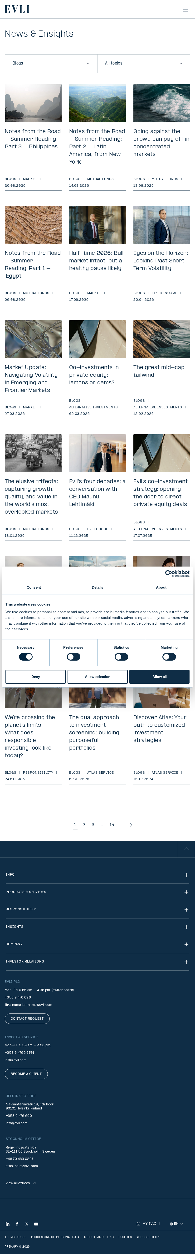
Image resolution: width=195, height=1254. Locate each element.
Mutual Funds (100, 179)
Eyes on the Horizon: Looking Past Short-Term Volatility (160, 261)
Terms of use (15, 1237)
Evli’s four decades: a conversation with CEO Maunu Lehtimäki (97, 493)
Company (14, 944)
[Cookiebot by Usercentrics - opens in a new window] (169, 573)
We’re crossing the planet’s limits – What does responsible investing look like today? (30, 737)
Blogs (10, 179)
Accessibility (148, 1237)
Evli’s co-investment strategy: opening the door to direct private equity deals (160, 493)
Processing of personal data (55, 1237)
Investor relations (25, 961)
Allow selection (97, 677)
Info (10, 875)
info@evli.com (16, 1060)
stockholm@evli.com (22, 1166)
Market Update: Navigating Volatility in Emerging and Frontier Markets (31, 379)
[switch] (73, 657)
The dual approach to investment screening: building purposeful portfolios (94, 733)
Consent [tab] (34, 587)
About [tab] (161, 587)
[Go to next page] (128, 825)
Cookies (125, 1237)
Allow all (159, 677)
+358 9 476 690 (18, 997)
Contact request (27, 1019)
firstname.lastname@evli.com (28, 1005)
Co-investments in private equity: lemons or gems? (94, 375)
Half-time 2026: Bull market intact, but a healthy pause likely (96, 261)
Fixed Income (164, 293)
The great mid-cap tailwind (159, 371)
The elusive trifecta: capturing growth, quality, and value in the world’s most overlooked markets (31, 497)
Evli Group (97, 529)
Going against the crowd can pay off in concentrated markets (161, 143)
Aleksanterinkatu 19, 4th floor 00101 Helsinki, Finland (30, 1106)
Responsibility (38, 773)
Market (30, 179)
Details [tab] (97, 587)
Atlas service (100, 773)
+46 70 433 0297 (19, 1159)
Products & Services (26, 892)
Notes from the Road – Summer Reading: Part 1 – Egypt (33, 265)
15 (112, 825)
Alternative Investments (93, 407)
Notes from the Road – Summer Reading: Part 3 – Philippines (33, 139)
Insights (15, 927)
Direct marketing (99, 1237)
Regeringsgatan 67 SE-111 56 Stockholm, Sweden (30, 1150)
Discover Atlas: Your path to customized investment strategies (159, 729)
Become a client (26, 1074)
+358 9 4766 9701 (19, 1053)
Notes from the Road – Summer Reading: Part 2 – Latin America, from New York (97, 147)
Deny (35, 677)
